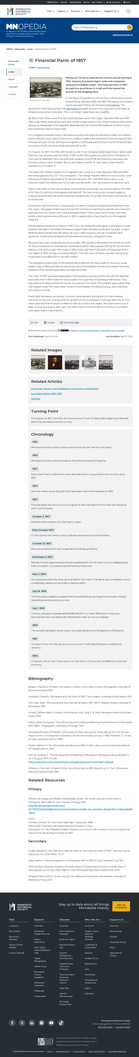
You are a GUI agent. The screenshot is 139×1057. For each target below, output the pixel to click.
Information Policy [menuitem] (63, 1051)
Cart (128, 2)
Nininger (35, 399)
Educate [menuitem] (64, 919)
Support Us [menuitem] (116, 919)
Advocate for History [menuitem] (116, 954)
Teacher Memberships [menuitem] (65, 995)
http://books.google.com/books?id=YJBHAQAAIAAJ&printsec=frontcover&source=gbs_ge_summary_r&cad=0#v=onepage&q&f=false (80, 809)
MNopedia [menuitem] (39, 991)
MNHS (9, 49)
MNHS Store (52, 2)
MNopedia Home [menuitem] (13, 63)
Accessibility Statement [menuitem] (117, 1051)
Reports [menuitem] (88, 953)
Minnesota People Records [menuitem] (41, 932)
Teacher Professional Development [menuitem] (66, 956)
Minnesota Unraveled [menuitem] (39, 984)
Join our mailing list (121, 906)
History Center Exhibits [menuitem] (16, 946)
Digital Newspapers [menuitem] (40, 959)
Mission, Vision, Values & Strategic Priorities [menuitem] (92, 935)
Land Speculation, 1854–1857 (46, 393)
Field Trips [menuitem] (64, 988)
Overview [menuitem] (38, 926)
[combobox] (102, 27)
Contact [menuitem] (12, 94)
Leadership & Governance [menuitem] (91, 946)
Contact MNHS (122, 1027)
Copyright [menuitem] (13, 87)
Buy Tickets (97, 2)
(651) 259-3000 (105, 1027)
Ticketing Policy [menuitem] (79, 1051)
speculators (72, 108)
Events (86, 2)
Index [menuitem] (11, 72)
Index (30, 49)
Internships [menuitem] (90, 974)
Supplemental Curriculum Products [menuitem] (66, 966)
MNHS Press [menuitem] (40, 966)
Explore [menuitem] (39, 919)
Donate (64, 2)
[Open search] (128, 11)
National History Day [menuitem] (67, 946)
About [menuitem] (11, 79)
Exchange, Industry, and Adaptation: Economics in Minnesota (64, 388)
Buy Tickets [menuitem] (14, 931)
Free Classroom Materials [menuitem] (66, 932)
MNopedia (20, 49)
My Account (114, 2)
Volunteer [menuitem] (89, 993)
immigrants (113, 105)
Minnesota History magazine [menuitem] (39, 975)
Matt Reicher (43, 67)
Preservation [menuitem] (40, 996)
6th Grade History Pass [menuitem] (65, 1003)
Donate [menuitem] (113, 936)
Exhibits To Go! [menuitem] (91, 958)
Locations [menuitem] (13, 926)
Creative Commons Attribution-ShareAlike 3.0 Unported (96, 330)
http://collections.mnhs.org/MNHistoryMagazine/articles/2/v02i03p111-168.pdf (70, 762)
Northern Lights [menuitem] (67, 939)
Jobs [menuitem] (87, 969)
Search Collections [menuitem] (39, 940)
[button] (51, 11)
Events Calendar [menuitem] (16, 953)
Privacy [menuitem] (50, 1051)
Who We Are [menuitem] (92, 919)
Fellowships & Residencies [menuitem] (91, 981)
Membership (75, 2)
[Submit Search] (129, 27)
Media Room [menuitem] (91, 964)
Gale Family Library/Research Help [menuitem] (42, 950)
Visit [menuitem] (11, 919)
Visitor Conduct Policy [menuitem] (96, 1051)
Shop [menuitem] (112, 947)
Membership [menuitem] (116, 931)
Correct (51, 322)
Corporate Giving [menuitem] (118, 942)
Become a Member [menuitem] (14, 938)
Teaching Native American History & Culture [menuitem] (67, 978)
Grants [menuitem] (88, 988)
